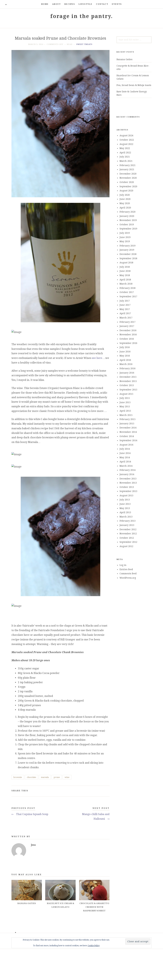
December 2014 (128, 427)
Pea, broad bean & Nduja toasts (134, 85)
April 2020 (125, 207)
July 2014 (125, 449)
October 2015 (127, 385)
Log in (123, 565)
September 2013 (128, 491)
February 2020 (127, 211)
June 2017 (125, 305)
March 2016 (126, 364)
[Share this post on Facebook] (92, 791)
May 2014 (125, 457)
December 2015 (128, 377)
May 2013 (125, 508)
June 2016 (125, 351)
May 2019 (125, 241)
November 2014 (128, 432)
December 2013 (128, 478)
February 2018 (127, 288)
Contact (102, 4)
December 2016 (128, 330)
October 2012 (127, 538)
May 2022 (125, 148)
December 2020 (128, 173)
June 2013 (125, 504)
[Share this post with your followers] (97, 791)
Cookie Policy (94, 945)
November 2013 (128, 482)
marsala (45, 777)
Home (45, 4)
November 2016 (128, 334)
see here (97, 358)
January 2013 (127, 525)
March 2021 (126, 161)
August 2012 (126, 546)
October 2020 (127, 182)
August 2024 (126, 135)
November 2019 (128, 220)
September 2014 (128, 440)
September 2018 (128, 258)
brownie (17, 777)
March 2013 (126, 516)
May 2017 (125, 309)
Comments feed (128, 573)
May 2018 (125, 275)
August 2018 (126, 262)
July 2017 (125, 300)
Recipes (69, 4)
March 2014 (126, 466)
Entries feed (126, 569)
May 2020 (125, 203)
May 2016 (125, 355)
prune (57, 777)
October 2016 (127, 339)
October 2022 (127, 140)
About (56, 4)
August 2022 (126, 144)
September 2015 (128, 389)
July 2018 (125, 267)
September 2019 (128, 228)
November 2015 (128, 381)
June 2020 (125, 199)
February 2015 (127, 419)
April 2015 (125, 411)
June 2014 (125, 453)
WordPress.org (128, 578)
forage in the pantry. (81, 16)
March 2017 (126, 317)
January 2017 (127, 326)
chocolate (31, 777)
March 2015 (126, 415)
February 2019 (127, 245)
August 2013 (126, 495)
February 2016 (127, 368)
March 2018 (126, 283)
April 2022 (125, 152)
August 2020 (126, 190)
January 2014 (127, 474)
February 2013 (127, 521)
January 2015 (127, 423)
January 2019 (127, 250)
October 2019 (127, 224)
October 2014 (127, 436)
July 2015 (125, 398)
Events (117, 4)
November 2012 (128, 533)
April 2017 (125, 313)
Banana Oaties (124, 59)
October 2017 (127, 292)
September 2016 (128, 343)
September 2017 (128, 296)
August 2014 (126, 444)
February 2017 (127, 322)
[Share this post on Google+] (102, 791)
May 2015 (125, 406)
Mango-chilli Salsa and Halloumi (96, 816)
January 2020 (127, 216)
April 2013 (125, 512)
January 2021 (127, 169)
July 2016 (125, 347)
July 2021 (125, 156)
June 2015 (125, 402)
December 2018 (128, 254)
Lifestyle (85, 4)
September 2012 (128, 542)
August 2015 (126, 394)
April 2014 (125, 461)
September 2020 (128, 186)
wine (67, 777)
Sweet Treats (84, 44)
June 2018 (125, 271)
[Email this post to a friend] (107, 791)
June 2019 (125, 237)
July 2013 (125, 499)
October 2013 (127, 487)
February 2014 (127, 470)
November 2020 (128, 178)
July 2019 (125, 233)
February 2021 (127, 165)
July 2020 (125, 195)
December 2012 (128, 529)
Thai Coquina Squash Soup (29, 814)
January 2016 (127, 372)
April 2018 (125, 279)
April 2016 (125, 360)
